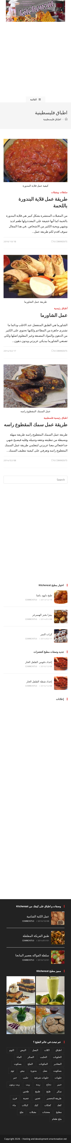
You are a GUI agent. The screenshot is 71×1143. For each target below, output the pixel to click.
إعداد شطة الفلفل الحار (39, 681)
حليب (25, 1077)
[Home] (66, 119)
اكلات (47, 1050)
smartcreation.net (58, 1139)
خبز (15, 1077)
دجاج (48, 1084)
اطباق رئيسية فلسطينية (55, 418)
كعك (59, 1105)
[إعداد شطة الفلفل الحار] (60, 683)
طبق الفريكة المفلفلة (36, 936)
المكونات (43, 1064)
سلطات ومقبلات (59, 192)
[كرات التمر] (60, 636)
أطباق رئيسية (60, 308)
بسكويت (57, 1070)
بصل (45, 1070)
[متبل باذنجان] (21, 1020)
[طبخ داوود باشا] (60, 597)
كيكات (25, 1105)
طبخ (48, 1091)
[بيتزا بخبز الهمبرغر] (60, 616)
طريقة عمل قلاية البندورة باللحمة (43, 202)
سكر (59, 1091)
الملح (30, 1064)
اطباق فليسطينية (52, 119)
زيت (28, 1084)
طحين (26, 1091)
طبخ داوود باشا (44, 595)
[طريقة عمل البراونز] (21, 990)
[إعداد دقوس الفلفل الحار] (60, 663)
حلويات (58, 1077)
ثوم (12, 1070)
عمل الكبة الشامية (38, 916)
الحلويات (57, 1057)
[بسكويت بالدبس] (50, 1020)
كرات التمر (46, 634)
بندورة (34, 1070)
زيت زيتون (14, 1084)
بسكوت (17, 1064)
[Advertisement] (35, 59)
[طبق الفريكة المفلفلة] (57, 937)
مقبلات (32, 1112)
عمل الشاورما (53, 315)
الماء (19, 1057)
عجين (37, 1098)
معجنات (46, 1112)
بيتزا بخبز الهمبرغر (42, 614)
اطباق (59, 1050)
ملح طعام (57, 1119)
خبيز (59, 1084)
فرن (15, 1098)
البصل (35, 1050)
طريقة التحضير (54, 1098)
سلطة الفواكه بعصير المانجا (32, 955)
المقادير (58, 1064)
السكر (31, 1057)
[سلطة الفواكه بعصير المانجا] (57, 957)
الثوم (11, 1050)
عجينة (26, 1098)
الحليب (43, 1057)
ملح (21, 1112)
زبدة (38, 1084)
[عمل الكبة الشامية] (57, 918)
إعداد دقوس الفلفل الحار (38, 662)
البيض (23, 1050)
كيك (36, 1105)
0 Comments (60, 241)
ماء (14, 1105)
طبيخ (37, 1091)
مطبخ (59, 1112)
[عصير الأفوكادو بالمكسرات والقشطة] (50, 990)
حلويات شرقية (41, 1077)
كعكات (47, 1105)
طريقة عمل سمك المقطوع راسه (35, 424)
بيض (22, 1070)
